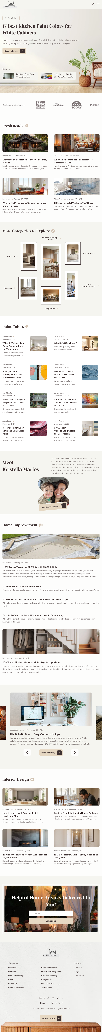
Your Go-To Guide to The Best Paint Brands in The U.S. (65, 402)
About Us (78, 968)
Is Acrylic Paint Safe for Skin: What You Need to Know (63, 77)
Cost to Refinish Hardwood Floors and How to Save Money (33, 615)
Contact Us (79, 976)
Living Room (46, 980)
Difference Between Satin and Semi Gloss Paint (13, 430)
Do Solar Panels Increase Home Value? (22, 586)
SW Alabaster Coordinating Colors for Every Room (64, 430)
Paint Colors (12, 18)
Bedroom (12, 972)
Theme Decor (46, 988)
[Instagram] (53, 998)
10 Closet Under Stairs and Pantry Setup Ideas (31, 662)
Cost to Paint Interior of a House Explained (76, 813)
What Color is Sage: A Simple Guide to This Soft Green (13, 402)
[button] (27, 752)
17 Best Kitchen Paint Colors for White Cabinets (37, 29)
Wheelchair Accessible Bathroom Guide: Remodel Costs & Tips (35, 599)
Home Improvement (16, 988)
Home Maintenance (49, 968)
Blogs (77, 972)
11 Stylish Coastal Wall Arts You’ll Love (73, 203)
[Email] (49, 998)
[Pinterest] (58, 998)
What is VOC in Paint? (65, 343)
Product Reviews (48, 984)
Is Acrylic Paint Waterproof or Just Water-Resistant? (12, 374)
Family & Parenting (15, 976)
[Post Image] (25, 143)
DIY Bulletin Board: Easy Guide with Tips (35, 734)
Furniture (11, 980)
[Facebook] (63, 998)
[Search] (93, 4)
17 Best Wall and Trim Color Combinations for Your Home (13, 346)
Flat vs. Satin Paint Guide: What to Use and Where (64, 374)
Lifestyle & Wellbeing (49, 976)
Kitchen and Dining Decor (51, 972)
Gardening (12, 984)
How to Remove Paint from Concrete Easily (29, 567)
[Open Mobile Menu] (98, 4)
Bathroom (12, 968)
